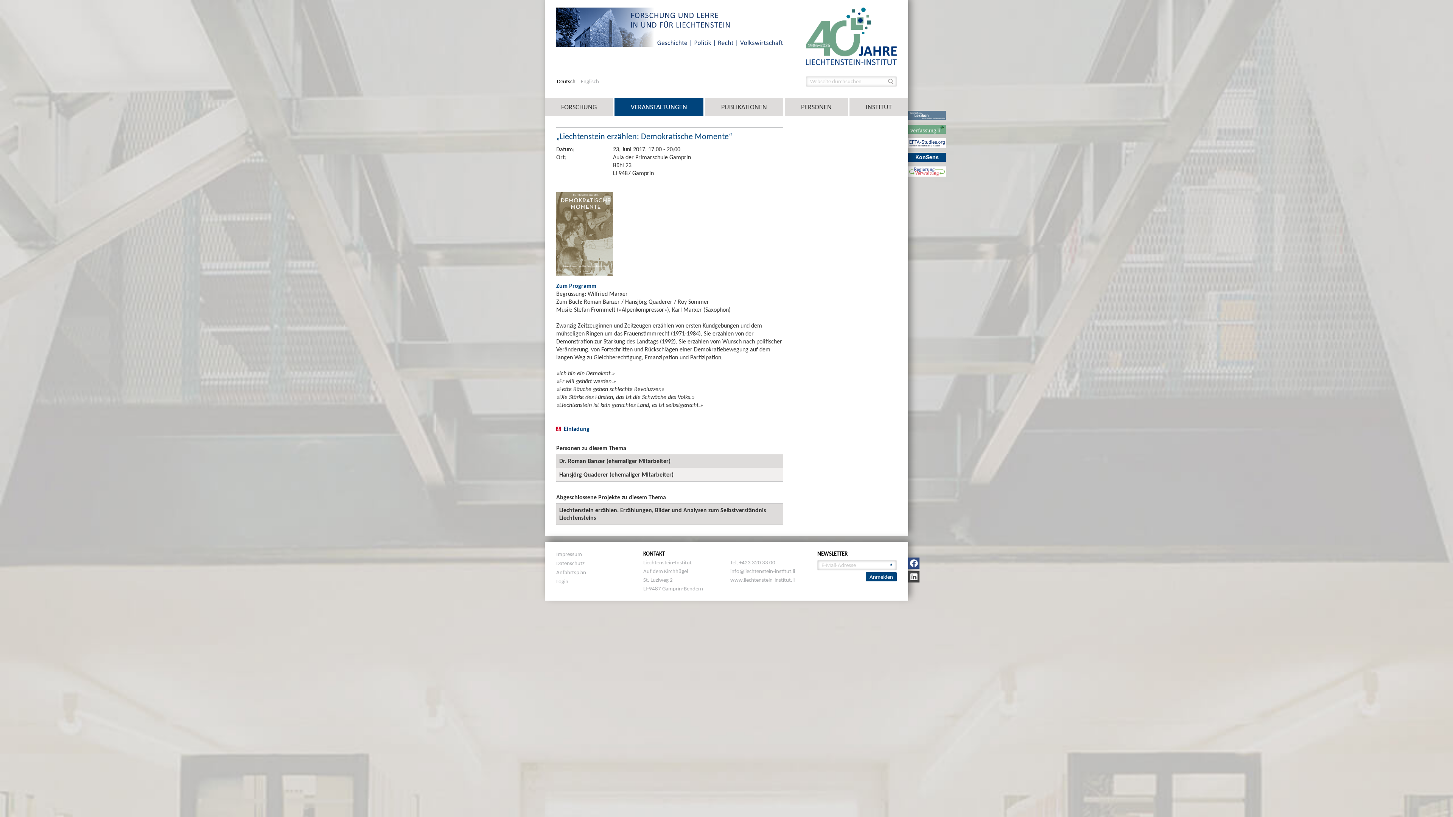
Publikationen (744, 107)
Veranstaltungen (659, 107)
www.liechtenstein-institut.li (762, 579)
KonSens (927, 157)
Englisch (590, 81)
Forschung (579, 107)
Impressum (569, 554)
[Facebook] (913, 563)
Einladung (577, 428)
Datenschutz (570, 563)
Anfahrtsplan (571, 572)
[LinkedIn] (913, 576)
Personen (816, 107)
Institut (879, 107)
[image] (851, 35)
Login (562, 581)
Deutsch (567, 81)
